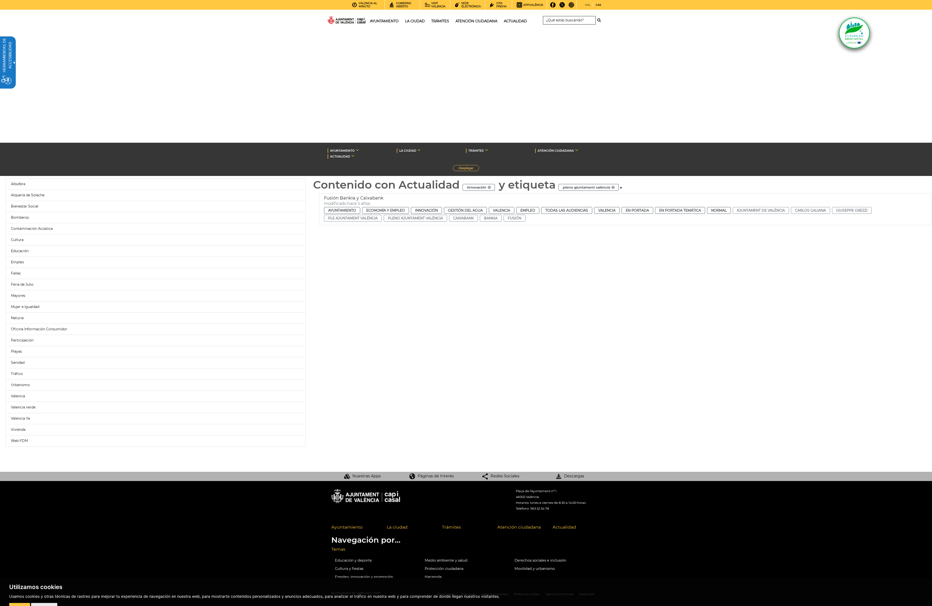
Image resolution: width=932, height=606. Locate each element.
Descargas (574, 476)
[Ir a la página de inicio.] (338, 21)
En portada (637, 210)
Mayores (18, 295)
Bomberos (20, 217)
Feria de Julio (22, 284)
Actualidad (564, 527)
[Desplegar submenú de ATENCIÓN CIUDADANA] (576, 150)
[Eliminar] (489, 187)
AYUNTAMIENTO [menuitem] (384, 21)
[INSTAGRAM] (571, 6)
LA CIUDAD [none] (407, 150)
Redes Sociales (505, 476)
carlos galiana (810, 210)
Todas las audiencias (566, 210)
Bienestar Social (24, 206)
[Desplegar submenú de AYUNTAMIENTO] (357, 150)
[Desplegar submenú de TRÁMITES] (486, 150)
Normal (719, 210)
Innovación (426, 210)
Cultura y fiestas (349, 568)
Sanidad (18, 362)
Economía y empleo (385, 210)
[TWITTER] (562, 6)
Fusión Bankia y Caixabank (353, 198)
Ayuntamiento (342, 210)
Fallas (16, 273)
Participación (22, 340)
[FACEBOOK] (553, 6)
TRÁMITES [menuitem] (440, 21)
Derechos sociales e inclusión (540, 560)
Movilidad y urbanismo (535, 568)
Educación (20, 251)
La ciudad (397, 527)
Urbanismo (20, 385)
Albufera (18, 184)
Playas (16, 351)
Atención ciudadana (519, 527)
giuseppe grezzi (851, 210)
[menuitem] (355, 527)
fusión (514, 218)
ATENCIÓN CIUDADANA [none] (556, 150)
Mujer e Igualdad (25, 307)
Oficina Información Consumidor (39, 329)
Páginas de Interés (436, 476)
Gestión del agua (465, 210)
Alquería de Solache (27, 195)
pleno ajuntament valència (415, 218)
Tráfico (17, 374)
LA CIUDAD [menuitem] (415, 21)
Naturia (17, 318)
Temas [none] (338, 549)
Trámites (451, 527)
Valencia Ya (20, 418)
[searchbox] (569, 20)
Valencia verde (23, 407)
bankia (491, 218)
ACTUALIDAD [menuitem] (515, 21)
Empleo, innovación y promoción (364, 577)
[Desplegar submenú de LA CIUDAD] (419, 150)
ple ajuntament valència (353, 218)
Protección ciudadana (444, 568)
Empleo (17, 262)
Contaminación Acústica (32, 228)
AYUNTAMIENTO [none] (342, 150)
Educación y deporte (353, 560)
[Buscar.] (600, 20)
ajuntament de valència (761, 210)
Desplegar (469, 168)
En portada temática (680, 210)
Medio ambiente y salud (446, 560)
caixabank (463, 218)
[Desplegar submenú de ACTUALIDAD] (353, 155)
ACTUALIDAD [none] (340, 156)
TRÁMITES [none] (476, 150)
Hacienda (433, 577)
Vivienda (18, 429)
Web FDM (19, 441)
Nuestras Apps (366, 476)
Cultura (17, 240)
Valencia (18, 396)
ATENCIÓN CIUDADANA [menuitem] (476, 21)
